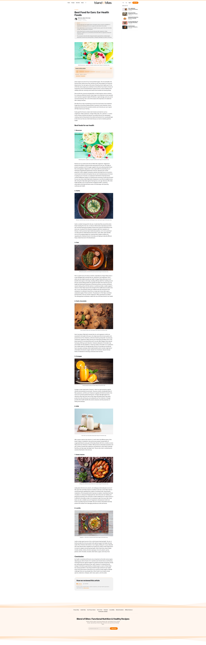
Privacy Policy (76, 609)
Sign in (130, 2)
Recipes (73, 2)
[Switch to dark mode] (126, 3)
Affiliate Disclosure (129, 609)
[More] (86, 3)
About (82, 2)
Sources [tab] (80, 583)
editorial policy (86, 587)
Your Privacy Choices (91, 609)
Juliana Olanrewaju (86, 17)
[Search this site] (123, 3)
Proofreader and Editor (103, 611)
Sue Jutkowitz (83, 19)
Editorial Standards (119, 609)
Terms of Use (99, 609)
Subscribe (135, 2)
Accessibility (111, 609)
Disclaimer (106, 609)
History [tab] (86, 583)
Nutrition (78, 2)
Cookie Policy (83, 609)
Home (69, 2)
